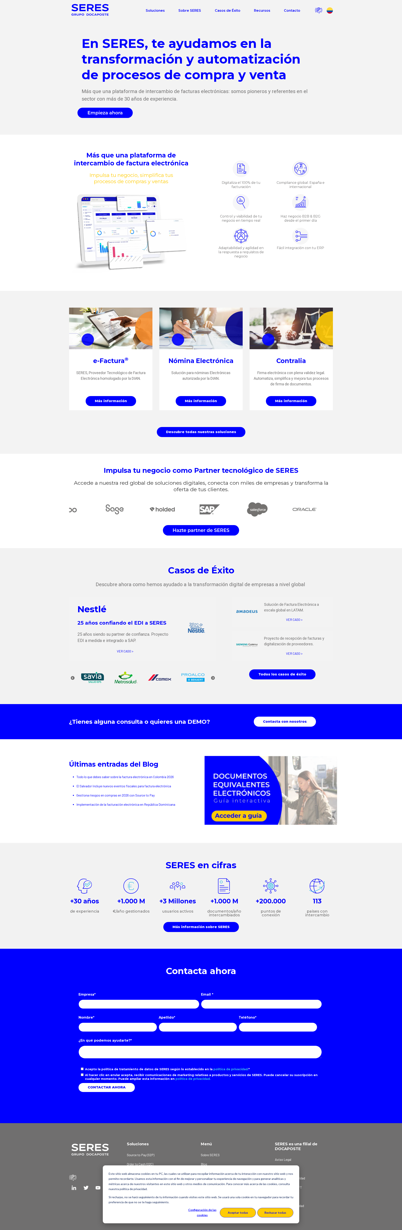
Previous (73, 678)
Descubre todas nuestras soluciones (201, 432)
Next (213, 678)
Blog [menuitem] (204, 1164)
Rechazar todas (275, 1212)
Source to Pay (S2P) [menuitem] (140, 1155)
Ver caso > (125, 651)
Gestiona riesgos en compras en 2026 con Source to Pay (115, 795)
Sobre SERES (189, 11)
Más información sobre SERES (201, 927)
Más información (111, 401)
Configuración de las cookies (202, 1212)
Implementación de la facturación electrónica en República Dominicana (125, 804)
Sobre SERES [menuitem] (210, 1155)
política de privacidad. (230, 1069)
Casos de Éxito (227, 11)
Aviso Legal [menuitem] (283, 1159)
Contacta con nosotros (285, 722)
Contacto (292, 11)
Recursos (262, 11)
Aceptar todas (238, 1212)
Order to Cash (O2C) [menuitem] (140, 1164)
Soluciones (155, 11)
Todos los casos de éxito (282, 674)
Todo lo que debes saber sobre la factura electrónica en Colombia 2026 (125, 777)
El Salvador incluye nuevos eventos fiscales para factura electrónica (123, 786)
